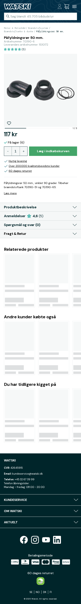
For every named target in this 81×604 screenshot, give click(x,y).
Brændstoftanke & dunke (18, 31)
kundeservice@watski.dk (27, 473)
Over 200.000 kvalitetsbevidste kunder (34, 166)
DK (44, 592)
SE (30, 592)
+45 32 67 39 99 (24, 479)
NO (38, 592)
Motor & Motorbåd (14, 28)
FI (51, 592)
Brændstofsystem (38, 28)
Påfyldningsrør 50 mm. (50, 31)
